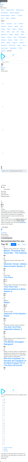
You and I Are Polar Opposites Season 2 (13, 328)
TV (7, 171)
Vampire (3, 50)
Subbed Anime (10, 10)
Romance (3, 40)
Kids (18, 31)
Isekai (8, 31)
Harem (14, 29)
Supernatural (13, 48)
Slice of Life (12, 45)
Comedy (21, 23)
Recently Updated (14, 12)
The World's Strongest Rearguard (14, 343)
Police (14, 37)
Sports (24, 45)
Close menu (4, 1)
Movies (13, 15)
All (4, 399)
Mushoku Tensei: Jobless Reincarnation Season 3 (15, 265)
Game (8, 29)
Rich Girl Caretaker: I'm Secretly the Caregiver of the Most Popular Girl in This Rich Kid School (15, 361)
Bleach (7, 302)
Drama (16, 26)
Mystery (3, 37)
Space (19, 45)
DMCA (5, 449)
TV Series (19, 15)
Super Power (4, 48)
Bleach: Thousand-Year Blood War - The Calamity (15, 251)
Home (2, 10)
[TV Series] (15, 130)
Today (13, 244)
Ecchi (21, 26)
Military (17, 34)
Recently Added (5, 15)
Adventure (9, 23)
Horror (2, 31)
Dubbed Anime (20, 10)
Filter (2, 60)
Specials (13, 18)
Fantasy (3, 29)
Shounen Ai (4, 45)
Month (24, 244)
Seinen (2, 42)
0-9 (5, 402)
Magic (22, 31)
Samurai (10, 40)
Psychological (22, 37)
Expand (4, 185)
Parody (9, 37)
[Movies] (15, 106)
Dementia (3, 26)
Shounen (21, 42)
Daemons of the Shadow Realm (15, 314)
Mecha (11, 34)
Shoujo (8, 42)
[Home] (15, 83)
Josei (13, 31)
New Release (4, 12)
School (16, 40)
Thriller (20, 48)
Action (2, 23)
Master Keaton (8, 198)
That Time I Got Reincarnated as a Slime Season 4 (14, 289)
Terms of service (8, 447)
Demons (10, 26)
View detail (5, 227)
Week (18, 244)
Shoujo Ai (14, 42)
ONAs (7, 18)
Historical (20, 29)
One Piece (8, 277)
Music (22, 34)
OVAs (2, 18)
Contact (6, 451)
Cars (15, 23)
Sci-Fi (21, 40)
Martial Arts (4, 34)
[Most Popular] (15, 153)
